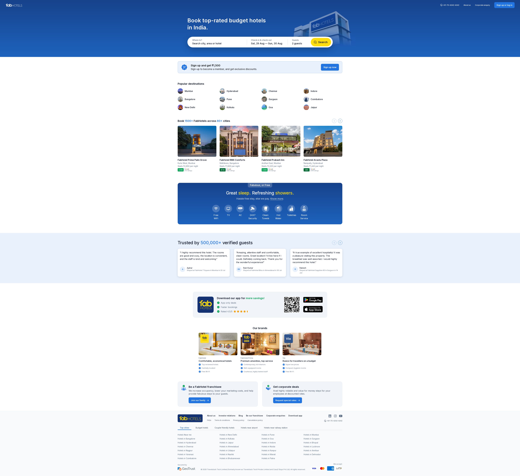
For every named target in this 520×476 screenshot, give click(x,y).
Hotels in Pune (268, 435)
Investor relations (227, 415)
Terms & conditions (222, 420)
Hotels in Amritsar (311, 450)
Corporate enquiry (482, 5)
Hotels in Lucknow (312, 446)
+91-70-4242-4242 (451, 5)
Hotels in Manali (269, 454)
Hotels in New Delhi (228, 435)
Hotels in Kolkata (227, 439)
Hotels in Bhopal (311, 442)
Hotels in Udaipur (227, 450)
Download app (295, 415)
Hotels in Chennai (185, 446)
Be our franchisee (254, 415)
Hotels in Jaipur (226, 442)
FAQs (209, 420)
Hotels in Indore (269, 442)
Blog (241, 415)
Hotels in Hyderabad (187, 442)
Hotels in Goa (268, 439)
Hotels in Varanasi (186, 454)
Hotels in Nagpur (185, 450)
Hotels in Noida (268, 446)
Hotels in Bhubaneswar (230, 458)
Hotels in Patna (268, 458)
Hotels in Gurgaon (312, 439)
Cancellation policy (255, 420)
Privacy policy (238, 420)
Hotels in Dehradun (312, 454)
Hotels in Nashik (227, 454)
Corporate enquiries (275, 415)
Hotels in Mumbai (311, 435)
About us (467, 5)
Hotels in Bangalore (186, 439)
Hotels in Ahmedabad (229, 446)
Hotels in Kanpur (269, 450)
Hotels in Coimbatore (187, 458)
